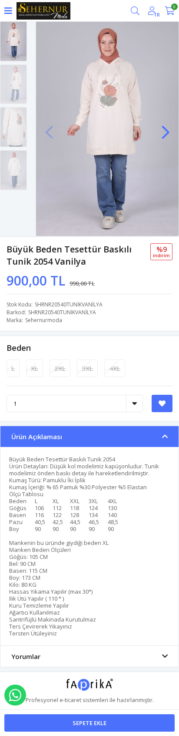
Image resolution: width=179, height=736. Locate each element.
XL (34, 368)
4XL (114, 368)
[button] (165, 128)
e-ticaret (70, 700)
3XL (87, 368)
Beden (19, 348)
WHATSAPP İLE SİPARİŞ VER (15, 695)
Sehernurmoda (43, 320)
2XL (60, 368)
